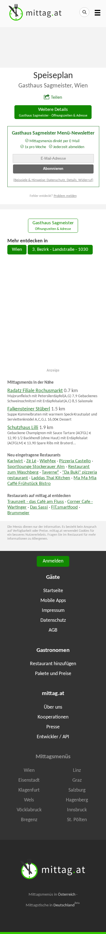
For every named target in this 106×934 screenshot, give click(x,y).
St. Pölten (77, 819)
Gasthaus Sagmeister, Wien (53, 86)
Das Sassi (39, 507)
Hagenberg (77, 800)
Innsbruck (77, 810)
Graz (77, 780)
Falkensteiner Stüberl (28, 409)
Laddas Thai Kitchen (50, 478)
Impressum (53, 610)
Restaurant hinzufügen (53, 664)
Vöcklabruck (29, 810)
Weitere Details (53, 112)
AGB (53, 630)
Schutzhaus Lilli (22, 427)
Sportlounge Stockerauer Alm (36, 467)
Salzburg (76, 790)
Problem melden (65, 196)
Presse (53, 727)
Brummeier (18, 513)
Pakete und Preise (53, 673)
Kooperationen (53, 717)
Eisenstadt (29, 780)
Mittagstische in (53, 905)
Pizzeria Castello (75, 461)
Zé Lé (31, 461)
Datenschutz (53, 620)
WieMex (48, 461)
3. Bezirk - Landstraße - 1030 (60, 249)
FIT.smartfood (64, 507)
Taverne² (50, 472)
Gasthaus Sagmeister (53, 226)
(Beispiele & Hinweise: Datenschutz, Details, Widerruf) (53, 180)
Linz (77, 770)
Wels (29, 800)
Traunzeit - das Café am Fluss (35, 502)
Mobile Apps (53, 600)
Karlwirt (15, 461)
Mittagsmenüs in (52, 895)
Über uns (53, 707)
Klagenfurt (29, 790)
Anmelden (53, 561)
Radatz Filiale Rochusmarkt (35, 390)
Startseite (53, 590)
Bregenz (29, 819)
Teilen (56, 97)
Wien (17, 249)
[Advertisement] (53, 47)
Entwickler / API (53, 737)
